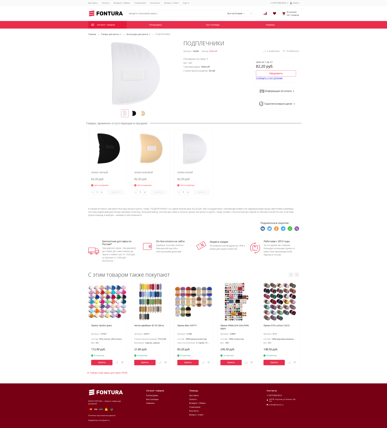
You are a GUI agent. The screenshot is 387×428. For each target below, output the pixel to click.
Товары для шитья (110, 34)
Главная (92, 34)
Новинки (270, 24)
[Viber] (296, 228)
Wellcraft (213, 51)
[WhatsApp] (290, 228)
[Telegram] (283, 228)
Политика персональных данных (101, 415)
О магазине (140, 3)
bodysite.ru (105, 420)
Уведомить (276, 73)
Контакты (155, 3)
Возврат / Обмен (122, 3)
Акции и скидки (219, 241)
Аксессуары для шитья (137, 34)
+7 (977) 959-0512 (274, 395)
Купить (115, 192)
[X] (269, 228)
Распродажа (155, 24)
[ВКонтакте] (262, 228)
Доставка (92, 3)
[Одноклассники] (276, 228)
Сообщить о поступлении (269, 78)
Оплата (105, 3)
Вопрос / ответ (171, 3)
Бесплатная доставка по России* (117, 243)
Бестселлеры (213, 24)
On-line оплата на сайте (170, 241)
